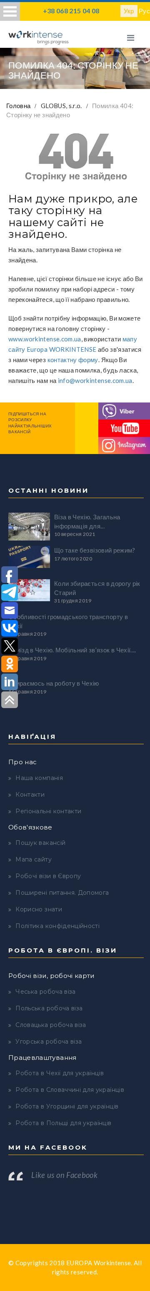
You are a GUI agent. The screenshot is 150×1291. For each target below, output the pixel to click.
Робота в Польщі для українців (63, 1123)
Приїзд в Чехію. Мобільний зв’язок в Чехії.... (72, 650)
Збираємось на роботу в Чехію (53, 683)
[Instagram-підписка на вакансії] (124, 444)
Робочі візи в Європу (48, 876)
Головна (18, 105)
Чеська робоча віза (45, 991)
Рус (144, 11)
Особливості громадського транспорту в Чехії (68, 621)
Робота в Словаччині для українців (69, 1090)
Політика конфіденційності (57, 926)
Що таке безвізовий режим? (94, 550)
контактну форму (73, 359)
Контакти (30, 794)
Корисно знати (38, 909)
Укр (129, 11)
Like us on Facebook (64, 1175)
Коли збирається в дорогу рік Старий (97, 588)
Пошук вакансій (40, 843)
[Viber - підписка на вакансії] (124, 410)
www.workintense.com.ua (44, 339)
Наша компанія (39, 778)
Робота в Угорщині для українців (66, 1106)
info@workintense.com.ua (95, 380)
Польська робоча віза (48, 1008)
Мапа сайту (33, 859)
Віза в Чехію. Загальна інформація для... (87, 521)
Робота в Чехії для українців (59, 1073)
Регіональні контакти (48, 811)
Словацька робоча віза (50, 1025)
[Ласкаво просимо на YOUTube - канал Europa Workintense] (124, 427)
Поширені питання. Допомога (62, 892)
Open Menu (10, 11)
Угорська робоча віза (48, 1041)
